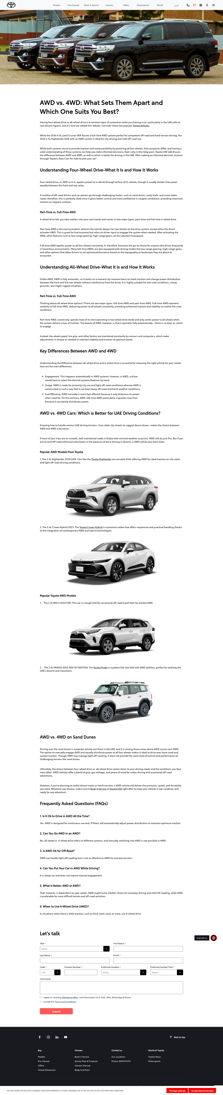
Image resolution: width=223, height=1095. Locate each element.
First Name (118, 943)
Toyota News (154, 1056)
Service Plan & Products (86, 1061)
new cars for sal (68, 158)
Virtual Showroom (47, 1069)
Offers (126, 4)
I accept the (59, 1001)
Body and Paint (82, 1069)
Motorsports (143, 4)
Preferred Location (110, 967)
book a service (98, 788)
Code (42, 967)
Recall (160, 4)
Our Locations (118, 1056)
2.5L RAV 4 (54, 602)
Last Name (45, 955)
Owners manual (82, 1065)
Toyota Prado (100, 667)
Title (42, 943)
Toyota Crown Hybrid (90, 527)
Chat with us (202, 938)
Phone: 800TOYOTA (121, 1061)
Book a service (91, 4)
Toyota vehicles (141, 125)
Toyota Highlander (101, 459)
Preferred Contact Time (161, 967)
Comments (45, 978)
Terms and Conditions (65, 1001)
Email (116, 955)
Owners (109, 4)
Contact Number (72, 967)
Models (56, 4)
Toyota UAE (116, 788)
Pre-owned (73, 4)
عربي (176, 4)
